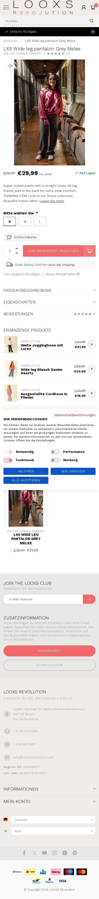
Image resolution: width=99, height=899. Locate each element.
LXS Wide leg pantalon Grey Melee (50, 41)
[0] (93, 7)
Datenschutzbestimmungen (75, 415)
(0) (68, 53)
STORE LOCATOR (49, 665)
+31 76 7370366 (25, 731)
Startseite (10, 41)
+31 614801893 (24, 744)
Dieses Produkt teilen (61, 274)
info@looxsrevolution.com (33, 757)
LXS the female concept (22, 53)
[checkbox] (8, 452)
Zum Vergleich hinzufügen (22, 274)
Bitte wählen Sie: (20, 213)
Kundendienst (49, 650)
